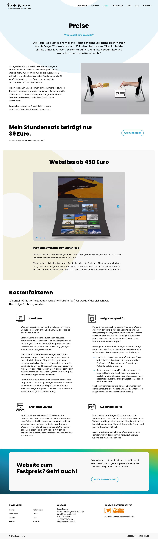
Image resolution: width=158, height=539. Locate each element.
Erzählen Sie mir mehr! (105, 479)
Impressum (131, 536)
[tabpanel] (79, 206)
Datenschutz (143, 536)
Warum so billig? (132, 133)
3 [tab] (44, 237)
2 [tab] (40, 237)
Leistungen (82, 6)
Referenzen (118, 6)
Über (129, 6)
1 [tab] (36, 237)
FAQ (137, 6)
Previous (40, 206)
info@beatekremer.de (66, 522)
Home (11, 510)
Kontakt (147, 6)
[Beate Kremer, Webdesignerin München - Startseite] (18, 6)
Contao (95, 6)
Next (118, 206)
